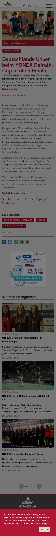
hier (45, 523)
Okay (43, 529)
